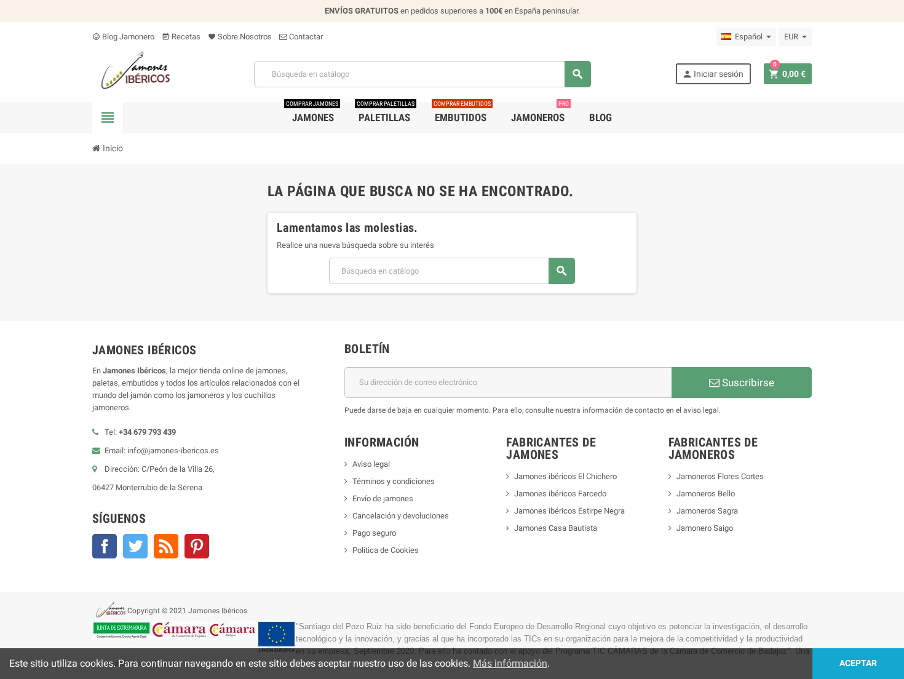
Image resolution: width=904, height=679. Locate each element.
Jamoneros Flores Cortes (720, 476)
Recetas (181, 36)
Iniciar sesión (712, 74)
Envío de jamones (382, 498)
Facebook (104, 546)
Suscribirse (747, 382)
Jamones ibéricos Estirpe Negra (569, 510)
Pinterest (196, 546)
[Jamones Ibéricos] (131, 73)
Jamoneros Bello (705, 493)
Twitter (135, 546)
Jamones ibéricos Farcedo (560, 493)
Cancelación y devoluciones (400, 515)
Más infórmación (510, 663)
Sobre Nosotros (240, 36)
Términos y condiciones (393, 481)
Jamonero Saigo (704, 528)
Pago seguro (374, 533)
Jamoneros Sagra (707, 510)
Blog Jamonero (123, 36)
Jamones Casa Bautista (555, 528)
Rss (166, 546)
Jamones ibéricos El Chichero (565, 476)
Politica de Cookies (385, 550)
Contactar (305, 36)
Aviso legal (371, 464)
